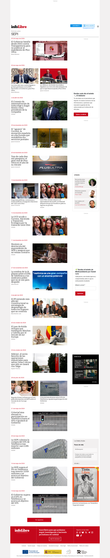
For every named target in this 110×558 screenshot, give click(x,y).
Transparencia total (88, 28)
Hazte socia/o (55, 539)
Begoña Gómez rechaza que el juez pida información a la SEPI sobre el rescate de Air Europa (23, 399)
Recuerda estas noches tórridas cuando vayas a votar (80, 182)
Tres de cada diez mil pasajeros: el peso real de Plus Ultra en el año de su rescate (19, 160)
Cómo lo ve (77, 356)
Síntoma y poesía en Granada (80, 191)
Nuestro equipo (31, 545)
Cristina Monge (79, 186)
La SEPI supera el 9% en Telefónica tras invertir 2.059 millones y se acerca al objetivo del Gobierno (20, 472)
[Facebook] (80, 532)
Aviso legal (63, 545)
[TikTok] (81, 535)
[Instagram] (92, 532)
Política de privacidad (72, 545)
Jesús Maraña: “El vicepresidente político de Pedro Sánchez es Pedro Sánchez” (79, 374)
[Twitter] (86, 532)
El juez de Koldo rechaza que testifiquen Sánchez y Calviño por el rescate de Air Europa (21, 331)
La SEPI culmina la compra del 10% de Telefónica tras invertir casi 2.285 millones (20, 444)
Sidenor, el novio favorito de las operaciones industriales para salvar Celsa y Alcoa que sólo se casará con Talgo (21, 360)
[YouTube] (77, 535)
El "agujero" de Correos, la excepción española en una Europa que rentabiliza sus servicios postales (20, 134)
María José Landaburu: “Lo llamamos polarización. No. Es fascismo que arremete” (79, 364)
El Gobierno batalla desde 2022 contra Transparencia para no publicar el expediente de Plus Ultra (20, 47)
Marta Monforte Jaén (16, 313)
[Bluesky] (83, 532)
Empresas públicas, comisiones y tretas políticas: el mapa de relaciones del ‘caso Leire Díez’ (24, 201)
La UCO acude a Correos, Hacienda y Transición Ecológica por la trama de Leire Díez (20, 221)
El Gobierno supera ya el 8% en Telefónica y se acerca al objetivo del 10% (20, 499)
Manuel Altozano (15, 54)
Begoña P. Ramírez (15, 368)
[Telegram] (89, 532)
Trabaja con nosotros (42, 545)
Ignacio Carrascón (44, 90)
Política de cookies (83, 545)
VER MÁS (94, 382)
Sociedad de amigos (54, 545)
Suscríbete (76, 25)
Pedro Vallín (78, 194)
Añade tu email (80, 285)
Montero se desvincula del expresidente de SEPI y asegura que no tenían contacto (20, 248)
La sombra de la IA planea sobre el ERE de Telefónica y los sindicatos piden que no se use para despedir (21, 276)
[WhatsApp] (77, 532)
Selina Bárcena (14, 284)
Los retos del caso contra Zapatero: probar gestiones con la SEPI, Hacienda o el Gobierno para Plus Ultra (23, 87)
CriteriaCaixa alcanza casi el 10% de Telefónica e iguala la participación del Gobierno (53, 399)
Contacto (24, 545)
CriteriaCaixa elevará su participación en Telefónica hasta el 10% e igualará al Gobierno (20, 417)
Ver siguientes (39, 520)
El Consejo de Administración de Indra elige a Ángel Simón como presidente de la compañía (20, 106)
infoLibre (13, 114)
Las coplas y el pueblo (79, 202)
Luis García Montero (80, 205)
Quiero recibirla (81, 114)
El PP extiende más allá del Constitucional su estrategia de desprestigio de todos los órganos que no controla (20, 305)
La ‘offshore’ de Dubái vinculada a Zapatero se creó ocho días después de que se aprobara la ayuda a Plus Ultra (53, 87)
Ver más (76, 463)
